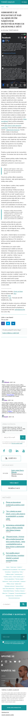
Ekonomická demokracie (14, 598)
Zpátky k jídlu (18, 584)
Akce (15, 294)
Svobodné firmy (15, 572)
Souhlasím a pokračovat (14, 707)
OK (23, 437)
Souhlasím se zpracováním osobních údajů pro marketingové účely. (13, 442)
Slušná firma (5, 581)
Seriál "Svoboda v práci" (18, 577)
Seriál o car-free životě (14, 581)
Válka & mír (4, 593)
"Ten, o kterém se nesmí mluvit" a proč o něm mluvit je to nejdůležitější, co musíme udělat (15, 515)
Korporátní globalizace (20, 593)
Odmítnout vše (5, 712)
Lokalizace (22, 581)
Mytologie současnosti (10, 586)
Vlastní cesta (13, 567)
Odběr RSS (12, 458)
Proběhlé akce (14, 488)
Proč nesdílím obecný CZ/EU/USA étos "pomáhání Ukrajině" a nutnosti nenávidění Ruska (15, 557)
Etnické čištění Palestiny (8, 591)
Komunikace (8, 572)
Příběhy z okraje (10, 584)
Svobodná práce (18, 574)
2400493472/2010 (20, 310)
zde (10, 298)
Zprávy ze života (18, 291)
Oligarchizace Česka (20, 589)
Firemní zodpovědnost (9, 579)
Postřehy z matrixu (8, 577)
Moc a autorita (22, 570)
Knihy (9, 296)
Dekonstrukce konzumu (12, 130)
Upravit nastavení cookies (8, 715)
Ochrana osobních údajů (16, 443)
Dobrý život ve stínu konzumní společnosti (11, 127)
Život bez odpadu (19, 579)
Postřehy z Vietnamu (19, 591)
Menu (25, 2)
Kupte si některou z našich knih (10, 333)
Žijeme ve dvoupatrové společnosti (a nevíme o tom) (15, 503)
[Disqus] (14, 358)
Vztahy (7, 567)
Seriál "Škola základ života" (9, 589)
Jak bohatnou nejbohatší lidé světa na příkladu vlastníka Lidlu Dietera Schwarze (15, 528)
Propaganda (11, 593)
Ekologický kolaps (10, 596)
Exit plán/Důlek (18, 596)
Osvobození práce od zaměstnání (10, 570)
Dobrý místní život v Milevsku (17, 471)
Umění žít (19, 567)
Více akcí (14, 483)
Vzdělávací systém (10, 574)
